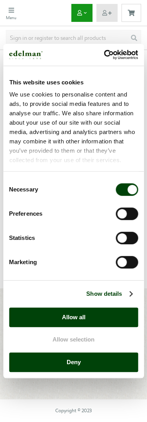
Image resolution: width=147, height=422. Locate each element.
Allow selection (73, 339)
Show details (104, 293)
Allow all (73, 317)
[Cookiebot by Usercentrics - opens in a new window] (104, 55)
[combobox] (73, 38)
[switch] (127, 214)
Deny (74, 362)
